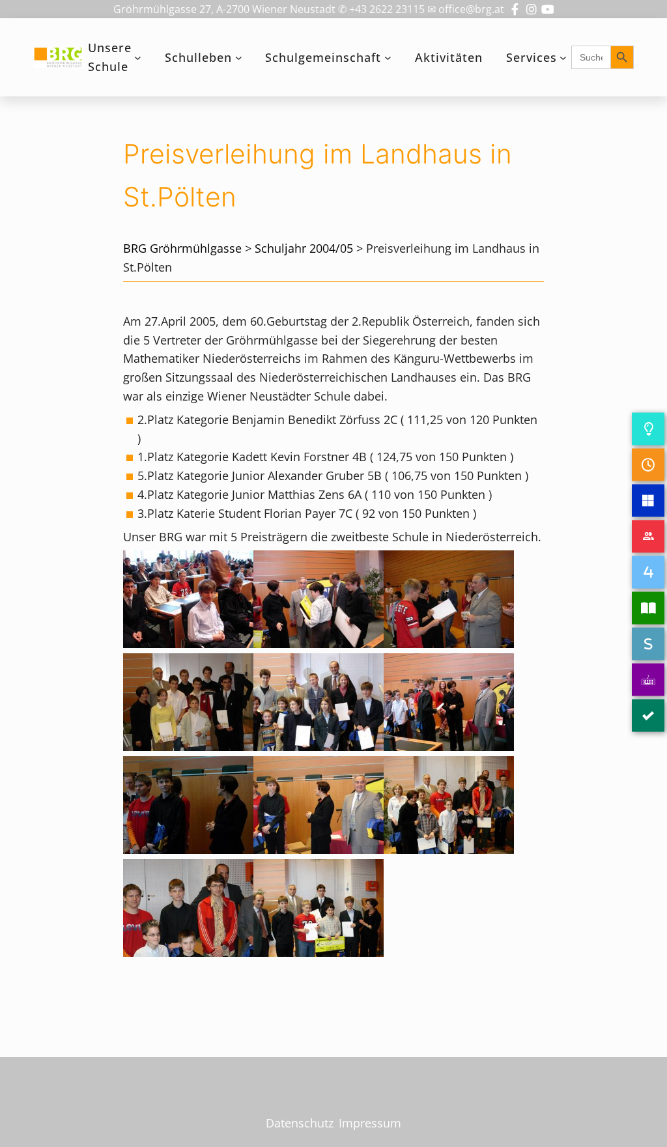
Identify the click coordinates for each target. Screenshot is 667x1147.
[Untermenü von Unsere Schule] (137, 57)
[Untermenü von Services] (563, 57)
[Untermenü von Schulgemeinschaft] (387, 57)
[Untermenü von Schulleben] (238, 57)
